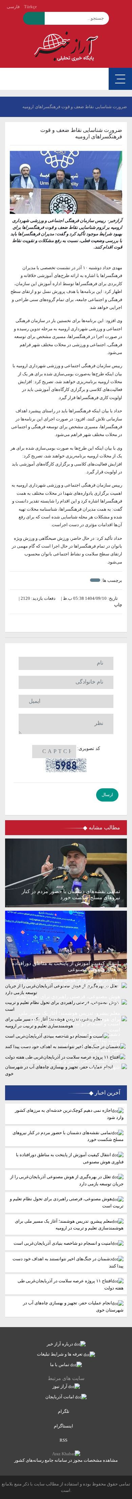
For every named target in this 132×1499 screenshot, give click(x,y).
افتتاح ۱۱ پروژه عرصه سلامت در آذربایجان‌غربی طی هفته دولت (71, 1284)
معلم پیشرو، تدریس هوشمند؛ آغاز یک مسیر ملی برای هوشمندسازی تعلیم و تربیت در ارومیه (69, 1225)
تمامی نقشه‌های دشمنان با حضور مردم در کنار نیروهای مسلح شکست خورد (68, 1136)
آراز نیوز (60, 1386)
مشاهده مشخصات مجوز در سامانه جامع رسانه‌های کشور (66, 1460)
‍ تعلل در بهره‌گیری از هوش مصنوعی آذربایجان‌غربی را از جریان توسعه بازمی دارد (67, 1180)
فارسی (13, 6)
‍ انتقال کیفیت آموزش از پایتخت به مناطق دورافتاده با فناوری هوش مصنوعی (70, 1158)
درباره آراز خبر (60, 1343)
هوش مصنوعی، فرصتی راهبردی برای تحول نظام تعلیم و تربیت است (67, 1202)
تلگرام (64, 1411)
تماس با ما (60, 1364)
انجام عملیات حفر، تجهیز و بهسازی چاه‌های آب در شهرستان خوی (73, 1306)
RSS (64, 1440)
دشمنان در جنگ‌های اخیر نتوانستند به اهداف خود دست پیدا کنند (68, 1262)
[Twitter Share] (76, 623)
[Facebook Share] (62, 623)
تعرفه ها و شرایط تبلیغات (60, 1354)
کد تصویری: (88, 748)
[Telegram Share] (56, 623)
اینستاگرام (64, 1425)
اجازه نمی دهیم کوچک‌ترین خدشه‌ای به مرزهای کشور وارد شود (69, 1114)
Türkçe (30, 6)
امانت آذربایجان (60, 1396)
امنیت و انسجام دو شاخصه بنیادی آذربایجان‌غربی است (63, 1243)
